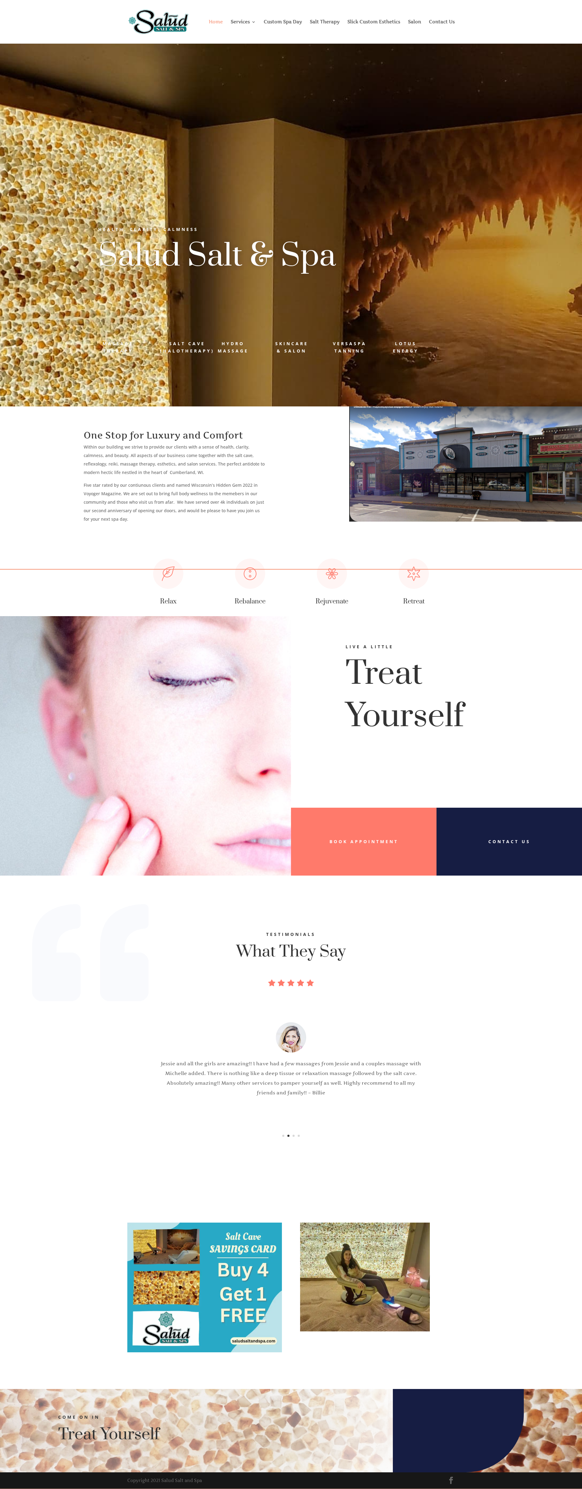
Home (216, 22)
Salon (414, 22)
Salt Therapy (325, 22)
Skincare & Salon (291, 347)
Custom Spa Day (283, 22)
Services (240, 22)
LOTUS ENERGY (406, 347)
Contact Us (442, 22)
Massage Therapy (117, 347)
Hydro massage (233, 347)
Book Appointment (363, 841)
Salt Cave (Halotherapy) (187, 347)
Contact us (509, 841)
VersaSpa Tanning (349, 347)
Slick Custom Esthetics (373, 22)
